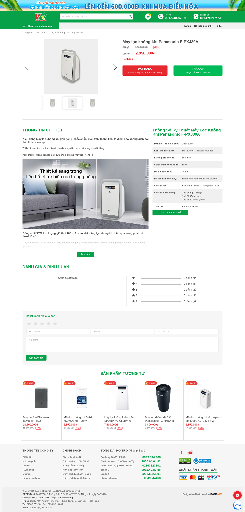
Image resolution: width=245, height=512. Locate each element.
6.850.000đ (192, 424)
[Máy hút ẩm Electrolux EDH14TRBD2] (41, 398)
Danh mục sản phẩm (40, 26)
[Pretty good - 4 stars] (48, 324)
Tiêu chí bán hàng (31, 478)
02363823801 (151, 465)
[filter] (130, 16)
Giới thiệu (27, 457)
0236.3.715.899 (55, 504)
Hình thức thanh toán (72, 470)
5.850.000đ (70, 424)
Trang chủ (27, 32)
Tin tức (218, 25)
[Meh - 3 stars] (42, 324)
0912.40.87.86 (151, 469)
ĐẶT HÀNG (145, 70)
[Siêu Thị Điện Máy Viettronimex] (40, 16)
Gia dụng (41, 32)
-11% (156, 47)
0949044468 (152, 478)
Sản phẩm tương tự (122, 373)
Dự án (187, 25)
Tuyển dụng (28, 470)
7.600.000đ (111, 424)
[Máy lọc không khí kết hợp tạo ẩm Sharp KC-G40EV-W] (204, 398)
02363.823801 (151, 474)
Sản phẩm (210, 17)
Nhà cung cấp (29, 461)
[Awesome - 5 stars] (55, 324)
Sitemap (26, 474)
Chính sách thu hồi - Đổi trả (75, 461)
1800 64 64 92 (151, 461)
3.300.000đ (141, 47)
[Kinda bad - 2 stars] (35, 324)
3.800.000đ (151, 424)
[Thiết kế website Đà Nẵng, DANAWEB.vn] (216, 494)
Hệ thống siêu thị (203, 25)
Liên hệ (26, 465)
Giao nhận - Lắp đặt (72, 457)
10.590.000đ (30, 424)
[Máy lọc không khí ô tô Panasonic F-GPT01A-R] (163, 398)
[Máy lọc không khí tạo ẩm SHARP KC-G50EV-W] (122, 398)
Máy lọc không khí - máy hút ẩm (66, 32)
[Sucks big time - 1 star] (29, 324)
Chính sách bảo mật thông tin (76, 478)
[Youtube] (190, 452)
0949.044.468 (151, 457)
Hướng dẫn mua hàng (73, 465)
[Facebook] (181, 452)
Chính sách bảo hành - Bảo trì (77, 474)
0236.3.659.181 (34, 504)
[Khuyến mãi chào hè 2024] (122, 5)
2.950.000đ (146, 53)
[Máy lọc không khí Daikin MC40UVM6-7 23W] (82, 398)
